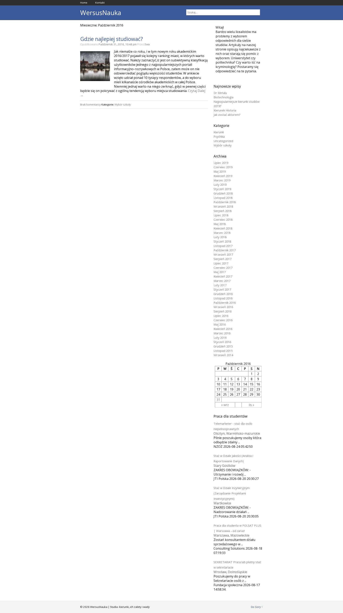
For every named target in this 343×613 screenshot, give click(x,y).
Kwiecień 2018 (223, 228)
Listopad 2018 (223, 198)
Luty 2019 (220, 185)
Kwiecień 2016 (223, 329)
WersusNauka (100, 12)
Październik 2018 (225, 202)
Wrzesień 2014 (223, 355)
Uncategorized (223, 141)
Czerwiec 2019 (223, 167)
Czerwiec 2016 (223, 320)
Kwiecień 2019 (223, 176)
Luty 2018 (220, 237)
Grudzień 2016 (223, 294)
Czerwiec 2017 (223, 268)
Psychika (219, 136)
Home (83, 2)
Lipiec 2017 (221, 263)
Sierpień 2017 (222, 259)
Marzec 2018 (222, 233)
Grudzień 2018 (223, 193)
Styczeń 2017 (222, 289)
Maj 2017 (220, 272)
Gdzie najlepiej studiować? (111, 39)
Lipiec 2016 (221, 316)
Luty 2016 (220, 337)
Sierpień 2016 (222, 311)
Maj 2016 (220, 324)
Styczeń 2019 (222, 189)
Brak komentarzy (90, 104)
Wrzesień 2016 (223, 307)
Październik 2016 (225, 303)
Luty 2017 (220, 285)
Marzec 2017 (222, 281)
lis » (251, 405)
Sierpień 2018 (222, 211)
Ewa (147, 44)
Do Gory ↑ (257, 607)
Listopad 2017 (223, 246)
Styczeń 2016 (222, 342)
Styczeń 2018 (222, 241)
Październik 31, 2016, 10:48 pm (118, 44)
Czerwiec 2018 (223, 219)
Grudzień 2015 (223, 346)
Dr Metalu (220, 93)
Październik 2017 (225, 250)
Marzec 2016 (222, 333)
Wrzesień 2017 (223, 254)
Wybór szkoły (123, 104)
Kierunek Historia (225, 110)
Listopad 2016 (223, 298)
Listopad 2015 (223, 351)
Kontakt (100, 2)
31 (218, 399)
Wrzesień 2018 (223, 206)
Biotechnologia (223, 97)
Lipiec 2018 (221, 215)
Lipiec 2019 (221, 163)
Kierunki (219, 132)
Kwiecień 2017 (223, 276)
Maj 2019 (220, 171)
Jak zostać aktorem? (227, 115)
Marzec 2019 (222, 180)
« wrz (225, 405)
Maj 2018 (220, 224)
